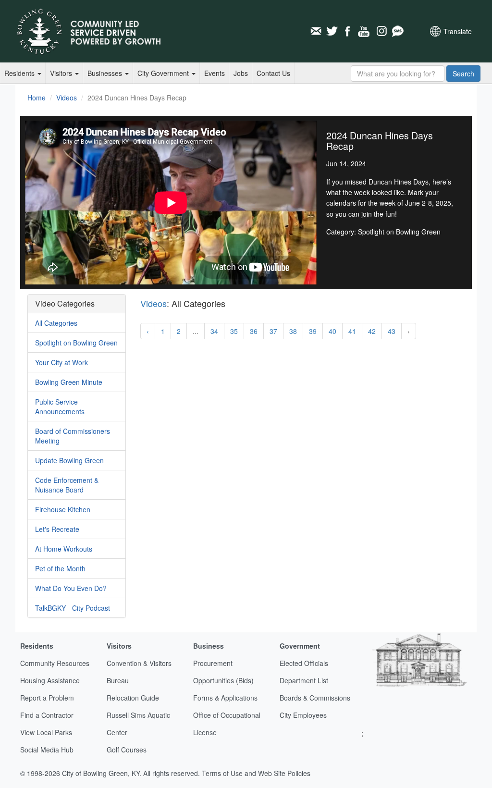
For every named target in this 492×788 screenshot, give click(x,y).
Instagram (381, 31)
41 (352, 331)
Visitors (62, 73)
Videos (66, 97)
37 (273, 331)
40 (332, 331)
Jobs (241, 73)
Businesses (105, 73)
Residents (20, 73)
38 (293, 331)
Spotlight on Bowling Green (76, 342)
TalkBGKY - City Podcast (72, 608)
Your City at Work (61, 362)
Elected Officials (304, 663)
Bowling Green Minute (68, 382)
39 (313, 331)
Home (36, 97)
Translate (457, 31)
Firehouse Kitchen (62, 509)
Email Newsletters (315, 31)
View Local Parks (46, 732)
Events (214, 73)
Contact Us (273, 73)
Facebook (348, 31)
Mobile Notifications (397, 31)
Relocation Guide (133, 697)
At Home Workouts (63, 549)
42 (372, 331)
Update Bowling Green (69, 460)
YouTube (364, 31)
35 (234, 331)
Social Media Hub (47, 749)
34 (214, 331)
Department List (304, 680)
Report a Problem (47, 697)
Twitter (332, 31)
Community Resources (54, 663)
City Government (164, 73)
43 (391, 331)
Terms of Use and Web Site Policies (256, 773)
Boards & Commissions (315, 697)
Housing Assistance (50, 680)
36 (254, 331)
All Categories (56, 323)
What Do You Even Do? (71, 588)
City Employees (303, 715)
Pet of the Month (60, 568)
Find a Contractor (47, 715)
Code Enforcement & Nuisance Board (66, 484)
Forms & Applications (225, 697)
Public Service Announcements (60, 406)
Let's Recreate (57, 529)
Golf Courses (127, 749)
